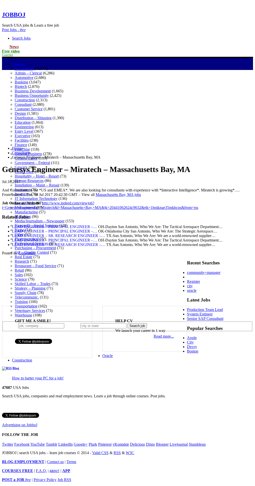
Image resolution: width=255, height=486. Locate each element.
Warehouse (23, 315)
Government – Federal (32, 163)
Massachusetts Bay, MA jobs (118, 194)
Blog (15, 368)
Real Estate (23, 257)
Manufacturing (26, 212)
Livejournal (179, 444)
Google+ (81, 444)
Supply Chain (25, 293)
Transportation (26, 306)
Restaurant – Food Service (35, 266)
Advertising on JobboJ (19, 425)
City (190, 342)
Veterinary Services (30, 310)
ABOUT (55, 471)
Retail (19, 270)
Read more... (164, 336)
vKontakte (121, 444)
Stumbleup (197, 444)
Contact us (55, 462)
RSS (117, 453)
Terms (71, 462)
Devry (192, 347)
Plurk (93, 444)
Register (193, 281)
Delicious (137, 444)
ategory (19, 64)
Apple (192, 338)
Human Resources (29, 181)
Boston (192, 351)
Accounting (24, 68)
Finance (21, 145)
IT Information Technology (36, 198)
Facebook (22, 444)
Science (21, 279)
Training (21, 302)
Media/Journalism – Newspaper (39, 221)
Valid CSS (100, 453)
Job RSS (64, 480)
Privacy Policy (45, 480)
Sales (19, 275)
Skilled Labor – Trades (33, 284)
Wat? (12, 325)
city (190, 286)
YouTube (37, 444)
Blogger (162, 444)
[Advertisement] (127, 107)
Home (17, 148)
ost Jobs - (14, 30)
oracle (191, 290)
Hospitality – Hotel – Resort (37, 176)
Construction (22, 360)
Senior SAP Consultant (205, 318)
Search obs (21, 38)
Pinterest (105, 444)
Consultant (20, 153)
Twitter (7, 444)
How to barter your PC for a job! (38, 378)
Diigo (150, 444)
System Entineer (200, 314)
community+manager (203, 272)
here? (73, 325)
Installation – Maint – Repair (37, 185)
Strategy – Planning (30, 288)
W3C (130, 453)
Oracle (107, 356)
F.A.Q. (41, 471)
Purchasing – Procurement (35, 248)
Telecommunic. (27, 297)
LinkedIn (65, 444)
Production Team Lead (205, 309)
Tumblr (51, 444)
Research (22, 261)
